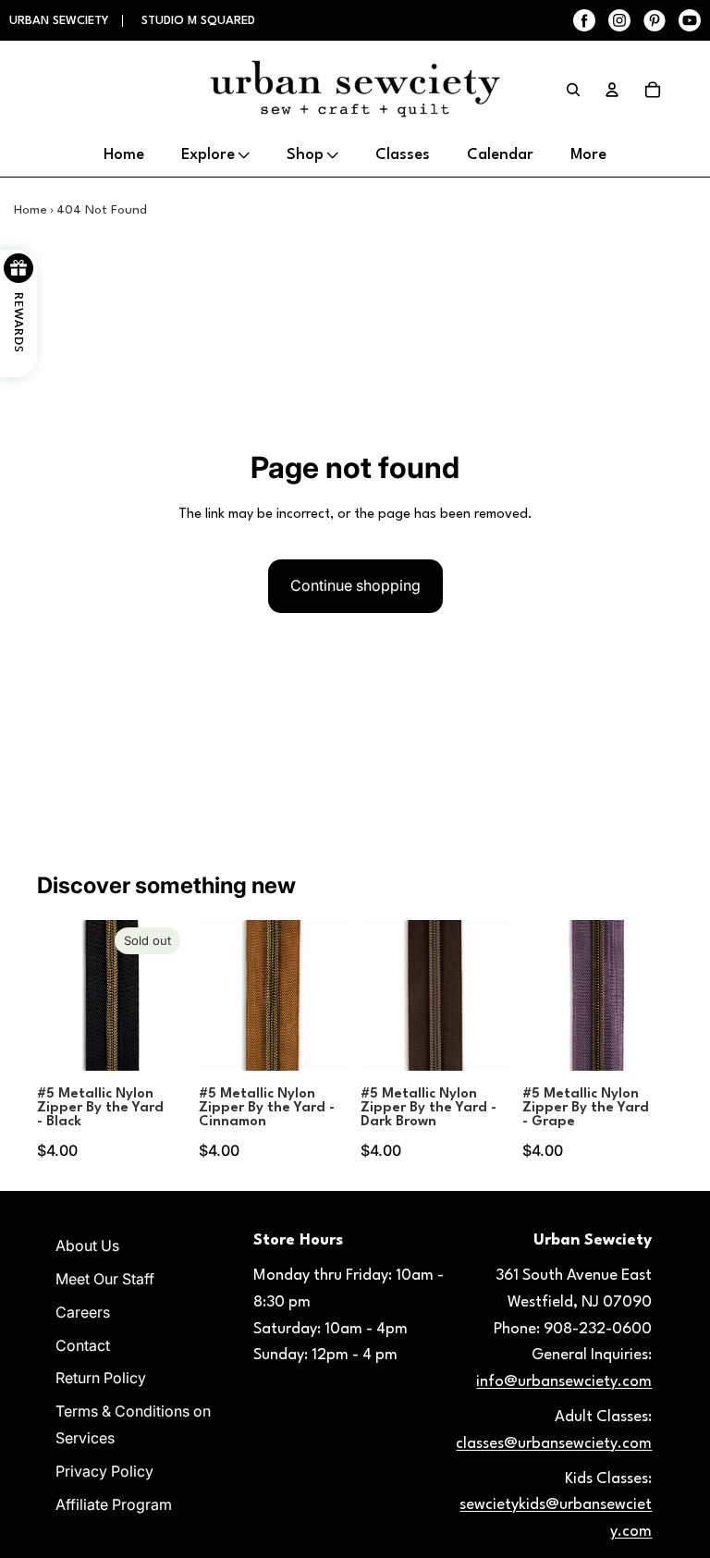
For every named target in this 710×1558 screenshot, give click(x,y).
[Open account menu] (612, 89)
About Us (87, 1245)
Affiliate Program (113, 1504)
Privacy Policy (104, 1471)
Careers (82, 1312)
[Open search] (573, 89)
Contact (82, 1345)
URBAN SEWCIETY (61, 21)
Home (30, 209)
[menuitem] (588, 155)
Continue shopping (355, 585)
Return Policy (100, 1377)
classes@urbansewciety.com (554, 1444)
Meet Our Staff (104, 1279)
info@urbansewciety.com (564, 1382)
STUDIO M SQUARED (198, 21)
